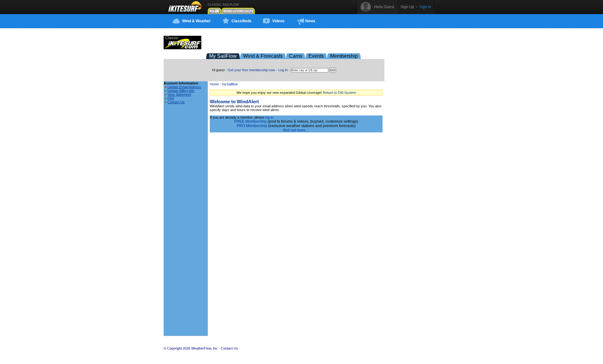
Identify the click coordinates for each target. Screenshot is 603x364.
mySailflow (230, 84)
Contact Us (176, 102)
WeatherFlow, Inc (204, 348)
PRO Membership (252, 126)
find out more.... (296, 130)
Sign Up (407, 7)
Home (214, 84)
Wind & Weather (196, 21)
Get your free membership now (251, 70)
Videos (278, 21)
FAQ (170, 98)
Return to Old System (339, 92)
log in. (269, 117)
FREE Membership (250, 121)
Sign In (425, 7)
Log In (283, 70)
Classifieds (241, 21)
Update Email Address (184, 87)
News (310, 21)
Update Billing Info (180, 91)
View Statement (179, 94)
